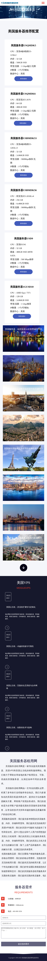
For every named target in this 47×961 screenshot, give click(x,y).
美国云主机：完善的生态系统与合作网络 (21, 687)
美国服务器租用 (13, 766)
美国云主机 (30, 836)
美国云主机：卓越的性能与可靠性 (20, 646)
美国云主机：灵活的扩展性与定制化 (20, 607)
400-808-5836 (17, 911)
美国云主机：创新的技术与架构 (19, 727)
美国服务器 (11, 788)
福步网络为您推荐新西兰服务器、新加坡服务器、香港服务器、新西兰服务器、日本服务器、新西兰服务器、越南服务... (22, 616)
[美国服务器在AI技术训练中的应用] (23, 368)
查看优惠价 (23, 79)
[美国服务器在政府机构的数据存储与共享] (23, 517)
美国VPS (9, 770)
